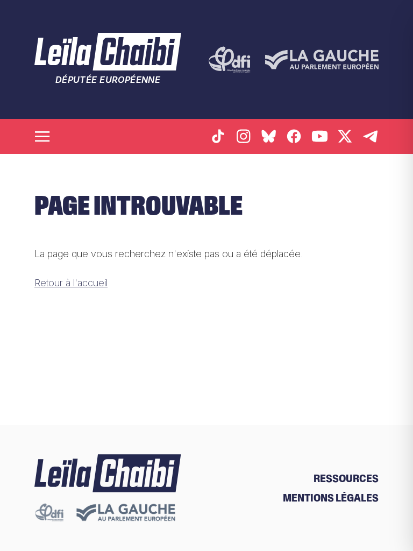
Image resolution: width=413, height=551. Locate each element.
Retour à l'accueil (71, 282)
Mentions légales (331, 497)
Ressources (346, 478)
